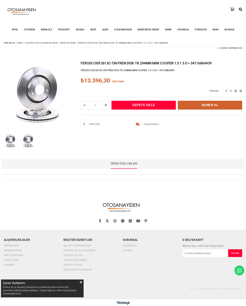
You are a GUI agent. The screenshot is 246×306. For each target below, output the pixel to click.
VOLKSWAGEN (123, 29)
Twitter (230, 91)
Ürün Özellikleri (124, 163)
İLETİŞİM (127, 250)
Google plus (240, 91)
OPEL (15, 29)
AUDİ (105, 29)
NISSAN (229, 29)
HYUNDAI (183, 29)
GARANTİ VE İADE (72, 265)
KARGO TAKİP (11, 260)
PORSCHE (201, 29)
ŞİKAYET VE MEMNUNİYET (77, 245)
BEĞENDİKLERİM (13, 250)
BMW (168, 29)
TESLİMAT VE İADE (73, 255)
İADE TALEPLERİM (13, 255)
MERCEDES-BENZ (148, 29)
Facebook (226, 91)
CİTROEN (29, 29)
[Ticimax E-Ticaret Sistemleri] (123, 303)
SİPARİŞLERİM (11, 245)
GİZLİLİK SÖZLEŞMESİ (75, 260)
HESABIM (9, 265)
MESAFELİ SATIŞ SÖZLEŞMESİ (79, 250)
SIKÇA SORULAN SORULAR (77, 270)
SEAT (93, 29)
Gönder (235, 253)
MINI (216, 29)
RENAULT (46, 29)
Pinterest (235, 91)
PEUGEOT (64, 29)
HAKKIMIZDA (130, 245)
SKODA (80, 29)
